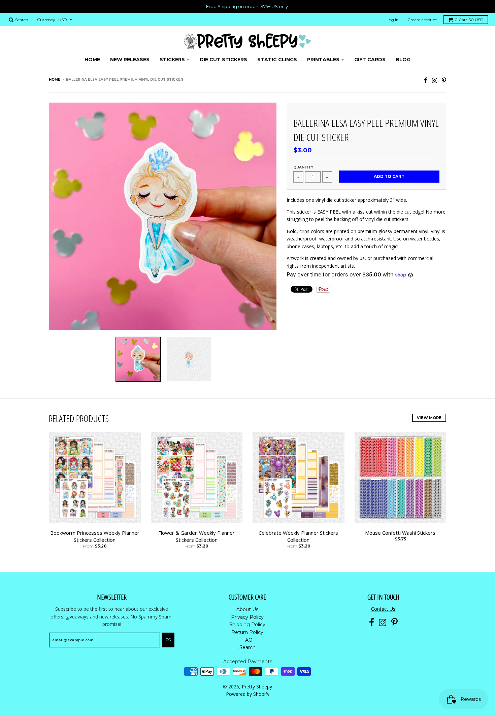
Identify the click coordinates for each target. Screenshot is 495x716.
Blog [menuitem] (403, 59)
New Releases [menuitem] (130, 59)
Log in (393, 19)
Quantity (303, 167)
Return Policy (247, 632)
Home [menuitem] (92, 59)
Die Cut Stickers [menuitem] (223, 59)
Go (168, 639)
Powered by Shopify (247, 694)
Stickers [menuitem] (172, 59)
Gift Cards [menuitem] (370, 59)
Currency (46, 19)
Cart (469, 19)
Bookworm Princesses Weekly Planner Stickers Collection (94, 536)
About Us (247, 609)
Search (247, 647)
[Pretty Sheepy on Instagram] (434, 80)
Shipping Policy (247, 624)
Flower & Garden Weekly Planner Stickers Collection (196, 536)
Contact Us (383, 609)
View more (429, 417)
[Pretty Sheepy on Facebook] (425, 80)
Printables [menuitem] (323, 59)
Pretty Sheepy (257, 686)
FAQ (247, 640)
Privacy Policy (247, 617)
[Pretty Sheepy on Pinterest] (444, 80)
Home (54, 79)
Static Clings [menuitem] (277, 59)
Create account (422, 19)
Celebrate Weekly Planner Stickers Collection (298, 536)
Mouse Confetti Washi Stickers (400, 532)
